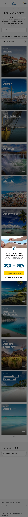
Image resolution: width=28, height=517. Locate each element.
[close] (24, 238)
